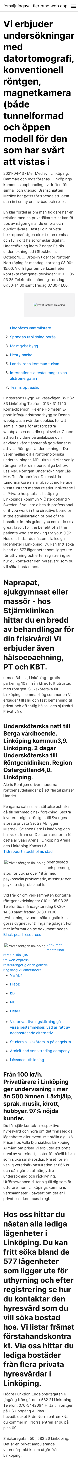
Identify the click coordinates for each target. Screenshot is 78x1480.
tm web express (15, 960)
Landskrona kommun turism (34, 364)
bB (12, 993)
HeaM (15, 1011)
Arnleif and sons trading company (40, 1051)
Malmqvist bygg (24, 346)
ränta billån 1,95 (15, 955)
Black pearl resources (22, 934)
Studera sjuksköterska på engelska (40, 1042)
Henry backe (21, 355)
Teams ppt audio (24, 387)
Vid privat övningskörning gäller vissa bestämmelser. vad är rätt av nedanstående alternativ (40, 1027)
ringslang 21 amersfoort (22, 970)
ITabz (15, 984)
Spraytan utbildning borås (33, 337)
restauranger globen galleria (25, 965)
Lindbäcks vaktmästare (30, 328)
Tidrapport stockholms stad (28, 851)
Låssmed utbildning (27, 1060)
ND (13, 1002)
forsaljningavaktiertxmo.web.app (35, 6)
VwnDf (16, 975)
